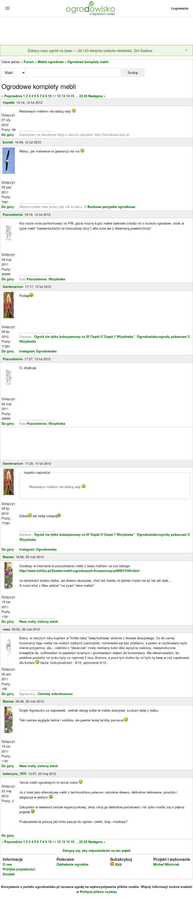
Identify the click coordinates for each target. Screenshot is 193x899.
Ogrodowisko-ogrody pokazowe (161, 336)
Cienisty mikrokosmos (55, 693)
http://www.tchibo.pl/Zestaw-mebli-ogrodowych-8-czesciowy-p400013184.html (79, 570)
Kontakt (9, 874)
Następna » (96, 95)
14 (68, 95)
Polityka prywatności (19, 869)
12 (59, 95)
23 (81, 95)
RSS (118, 864)
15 (72, 95)
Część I (109, 336)
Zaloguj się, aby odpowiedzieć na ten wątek (96, 850)
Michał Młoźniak (166, 864)
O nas (7, 864)
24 (85, 95)
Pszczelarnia (13, 214)
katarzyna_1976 (14, 773)
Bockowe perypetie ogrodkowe (111, 206)
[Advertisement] (96, 31)
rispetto (9, 102)
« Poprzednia (12, 95)
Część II (96, 336)
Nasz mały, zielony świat (38, 621)
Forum (29, 61)
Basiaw (8, 556)
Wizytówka (57, 279)
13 (63, 95)
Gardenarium (13, 286)
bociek (8, 142)
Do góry (8, 134)
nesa (6, 629)
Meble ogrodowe (51, 61)
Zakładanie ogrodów (72, 864)
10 (50, 95)
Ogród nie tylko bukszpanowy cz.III (61, 336)
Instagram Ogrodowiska (38, 351)
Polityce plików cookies (98, 891)
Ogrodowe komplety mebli (88, 61)
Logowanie (179, 8)
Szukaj (133, 73)
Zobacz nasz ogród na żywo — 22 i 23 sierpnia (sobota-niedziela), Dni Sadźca (90, 50)
